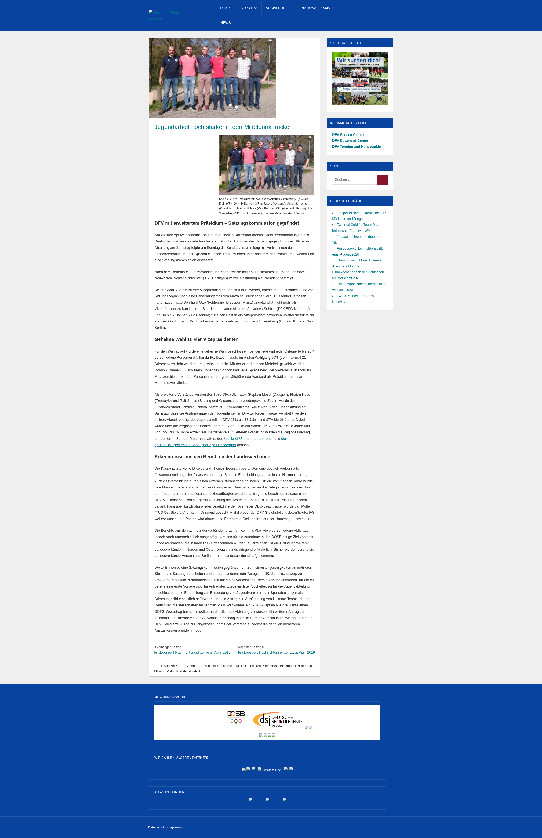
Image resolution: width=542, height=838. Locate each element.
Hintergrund (270, 665)
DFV (223, 8)
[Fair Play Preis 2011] (284, 801)
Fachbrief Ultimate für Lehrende (248, 439)
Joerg (191, 665)
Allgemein (211, 665)
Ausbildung (277, 8)
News (225, 23)
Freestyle (254, 665)
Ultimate (159, 671)
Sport (246, 8)
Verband (172, 671)
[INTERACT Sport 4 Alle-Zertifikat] (250, 801)
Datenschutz (157, 827)
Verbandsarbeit (190, 671)
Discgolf (241, 665)
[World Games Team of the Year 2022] (267, 801)
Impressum (176, 827)
